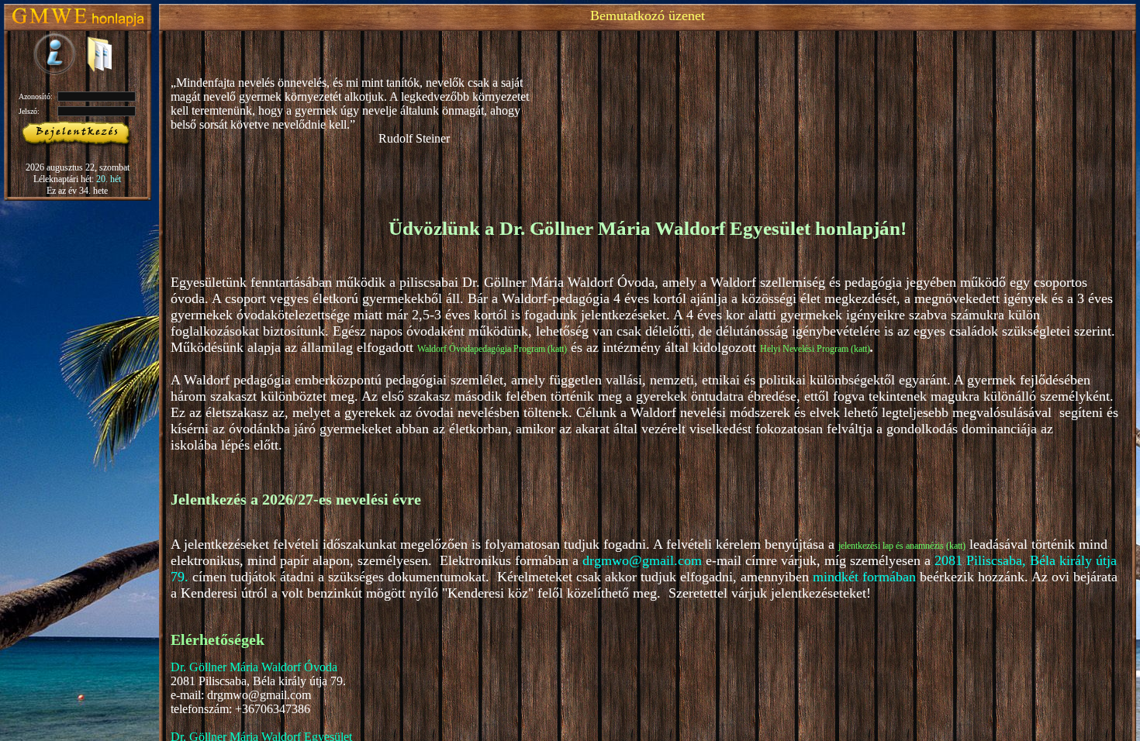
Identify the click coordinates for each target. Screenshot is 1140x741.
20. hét (108, 179)
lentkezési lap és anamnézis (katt (903, 545)
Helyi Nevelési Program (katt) (815, 348)
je (841, 545)
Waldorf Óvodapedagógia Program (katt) (492, 348)
